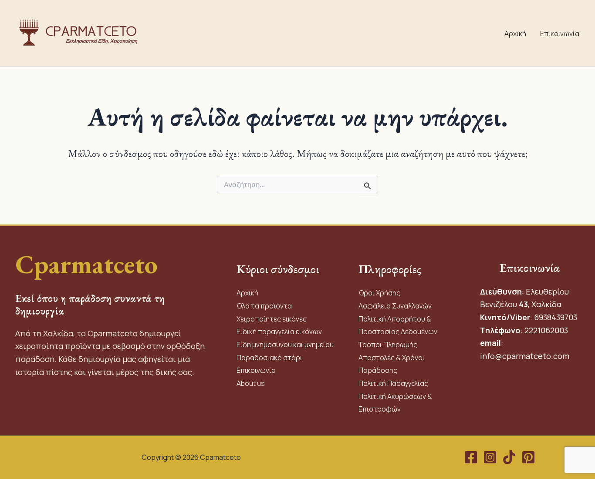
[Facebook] (471, 457)
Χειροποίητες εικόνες (272, 319)
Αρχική (515, 33)
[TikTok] (509, 457)
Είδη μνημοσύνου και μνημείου (285, 344)
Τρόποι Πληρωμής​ (387, 344)
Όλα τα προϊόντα (264, 306)
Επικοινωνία (559, 33)
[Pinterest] (528, 457)
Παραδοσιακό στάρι (269, 357)
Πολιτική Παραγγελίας (393, 383)
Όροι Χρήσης (379, 293)
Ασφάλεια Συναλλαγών (395, 306)
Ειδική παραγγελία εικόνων (279, 331)
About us (251, 383)
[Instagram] (490, 457)
